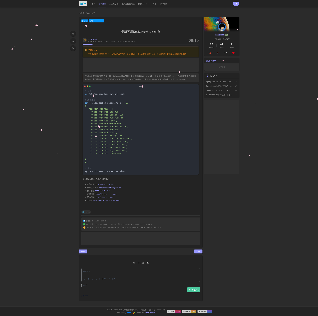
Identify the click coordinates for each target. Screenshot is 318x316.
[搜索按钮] (236, 4)
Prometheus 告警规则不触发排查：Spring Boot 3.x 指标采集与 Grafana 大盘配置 (219, 86)
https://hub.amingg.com (104, 197)
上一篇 (83, 251)
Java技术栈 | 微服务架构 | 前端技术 (132, 309)
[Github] (225, 52)
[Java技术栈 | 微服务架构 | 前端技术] (84, 3)
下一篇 (198, 251)
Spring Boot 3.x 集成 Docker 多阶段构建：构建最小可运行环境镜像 (219, 90)
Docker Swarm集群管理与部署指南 (219, 94)
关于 (154, 3)
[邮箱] (210, 52)
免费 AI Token (143, 3)
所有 (91, 21)
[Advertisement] (141, 65)
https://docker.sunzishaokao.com (106, 200)
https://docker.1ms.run (104, 184)
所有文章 (102, 3)
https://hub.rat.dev (102, 190)
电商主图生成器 (128, 3)
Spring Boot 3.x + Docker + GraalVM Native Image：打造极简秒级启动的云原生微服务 (219, 81)
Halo (129, 312)
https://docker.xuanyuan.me (110, 187)
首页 (93, 3)
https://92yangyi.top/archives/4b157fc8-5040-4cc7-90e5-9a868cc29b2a (124, 224)
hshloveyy (220, 34)
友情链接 (163, 3)
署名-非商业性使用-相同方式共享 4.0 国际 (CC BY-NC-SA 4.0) (128, 227)
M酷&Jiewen (149, 312)
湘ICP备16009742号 (157, 309)
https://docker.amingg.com (106, 194)
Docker (89, 13)
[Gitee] (233, 53)
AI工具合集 (114, 3)
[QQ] (218, 52)
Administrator (92, 39)
